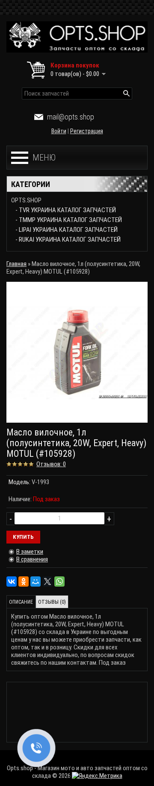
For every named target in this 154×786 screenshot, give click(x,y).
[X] (47, 581)
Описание (21, 602)
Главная (16, 264)
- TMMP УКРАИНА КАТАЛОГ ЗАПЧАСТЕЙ (68, 220)
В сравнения (32, 559)
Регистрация (86, 131)
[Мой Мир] (35, 581)
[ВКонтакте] (11, 581)
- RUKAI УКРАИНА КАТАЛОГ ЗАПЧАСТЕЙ (68, 239)
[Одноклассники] (23, 581)
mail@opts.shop (70, 116)
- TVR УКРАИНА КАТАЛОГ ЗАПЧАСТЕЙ (65, 210)
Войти (58, 131)
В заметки (29, 551)
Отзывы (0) (52, 602)
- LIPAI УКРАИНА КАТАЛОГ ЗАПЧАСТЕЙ (66, 230)
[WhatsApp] (59, 581)
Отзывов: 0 (51, 464)
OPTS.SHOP (26, 200)
